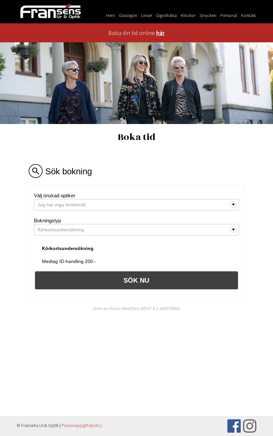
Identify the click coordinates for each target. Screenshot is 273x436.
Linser (146, 15)
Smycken (207, 15)
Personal (228, 15)
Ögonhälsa (166, 15)
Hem (110, 15)
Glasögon (128, 15)
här (160, 33)
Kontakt (248, 15)
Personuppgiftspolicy (82, 425)
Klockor (188, 15)
